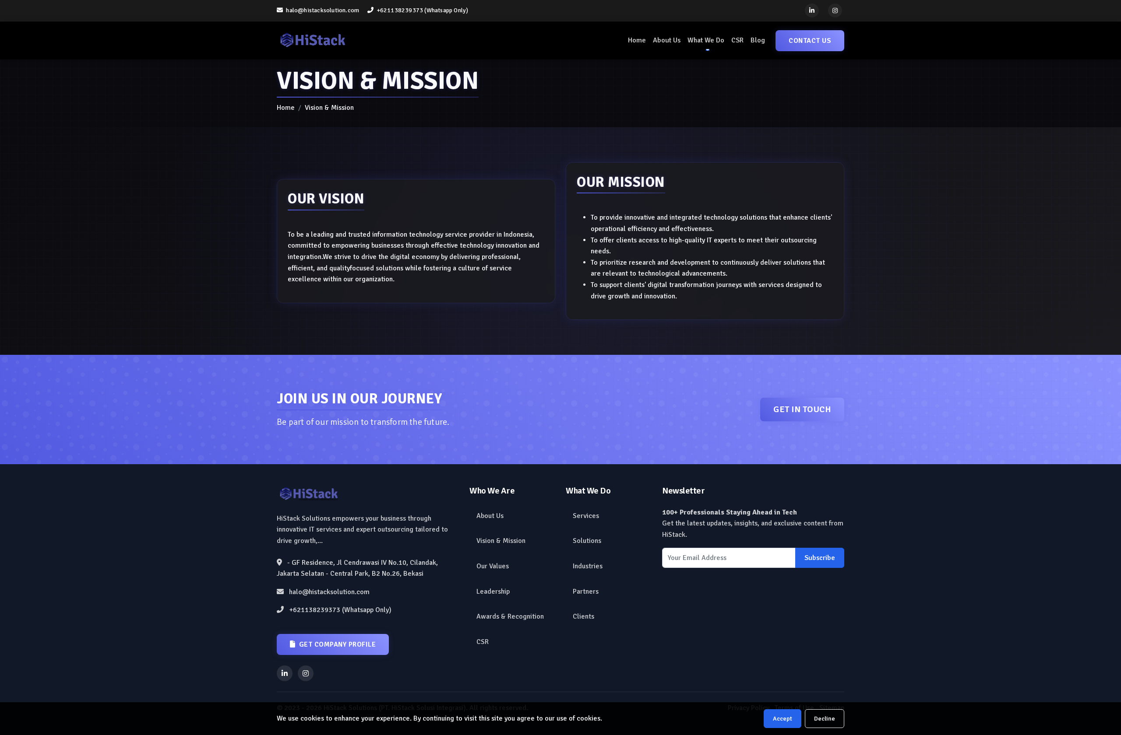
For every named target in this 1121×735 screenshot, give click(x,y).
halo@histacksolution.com (322, 10)
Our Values (492, 566)
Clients (583, 616)
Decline (824, 718)
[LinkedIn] (812, 11)
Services (586, 515)
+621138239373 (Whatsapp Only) (421, 10)
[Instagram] (835, 11)
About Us (666, 40)
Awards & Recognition (510, 616)
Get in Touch (802, 409)
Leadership (493, 591)
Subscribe (819, 557)
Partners (586, 591)
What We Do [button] (705, 40)
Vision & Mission (500, 540)
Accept (782, 718)
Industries (588, 566)
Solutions (587, 540)
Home (637, 40)
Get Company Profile (337, 644)
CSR (737, 40)
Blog (758, 40)
